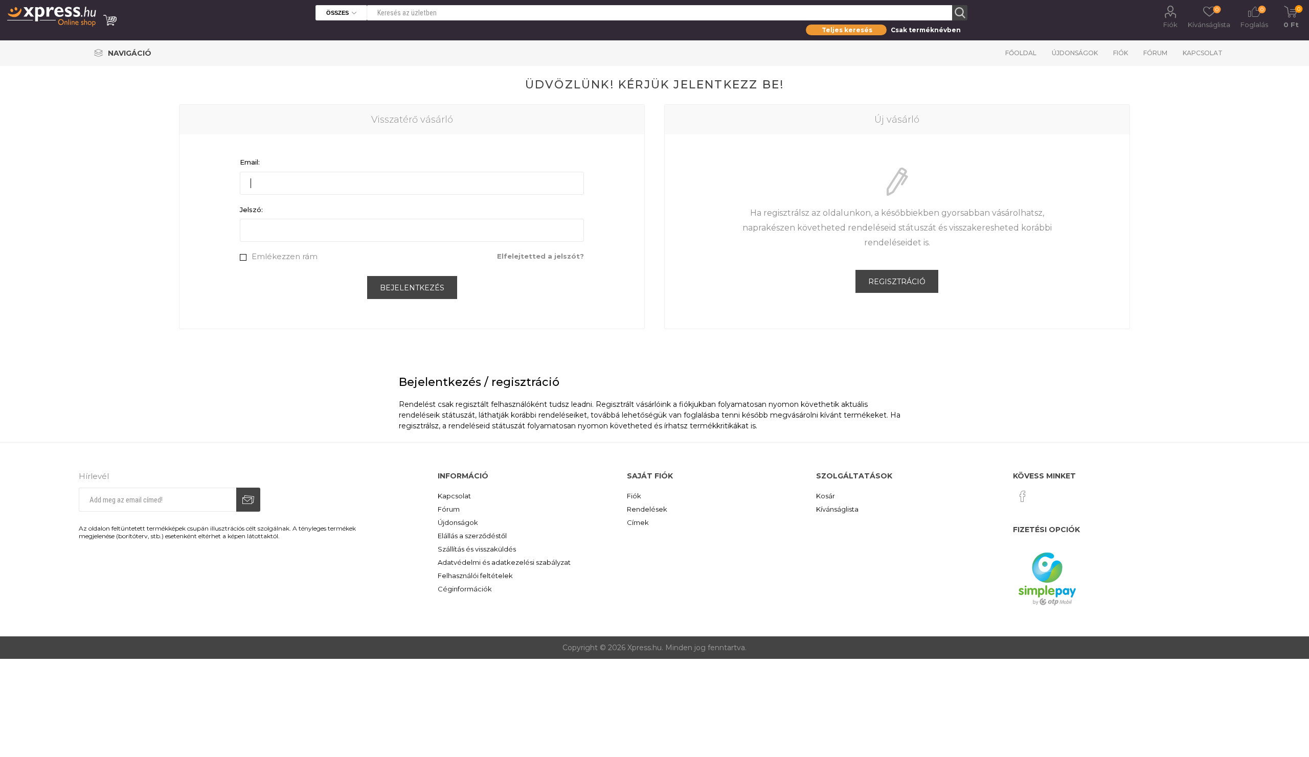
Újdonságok (1075, 53)
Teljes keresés (847, 30)
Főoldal (1020, 53)
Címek (638, 522)
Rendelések (647, 509)
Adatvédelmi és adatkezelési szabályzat (504, 562)
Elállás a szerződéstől (472, 536)
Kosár (825, 496)
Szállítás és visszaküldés (477, 549)
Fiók (1170, 24)
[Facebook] (1022, 496)
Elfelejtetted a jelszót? (540, 256)
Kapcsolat (1203, 53)
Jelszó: (251, 209)
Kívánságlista (837, 509)
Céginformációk (465, 589)
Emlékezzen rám (285, 256)
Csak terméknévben (926, 30)
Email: (250, 162)
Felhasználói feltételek (475, 575)
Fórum (1155, 53)
